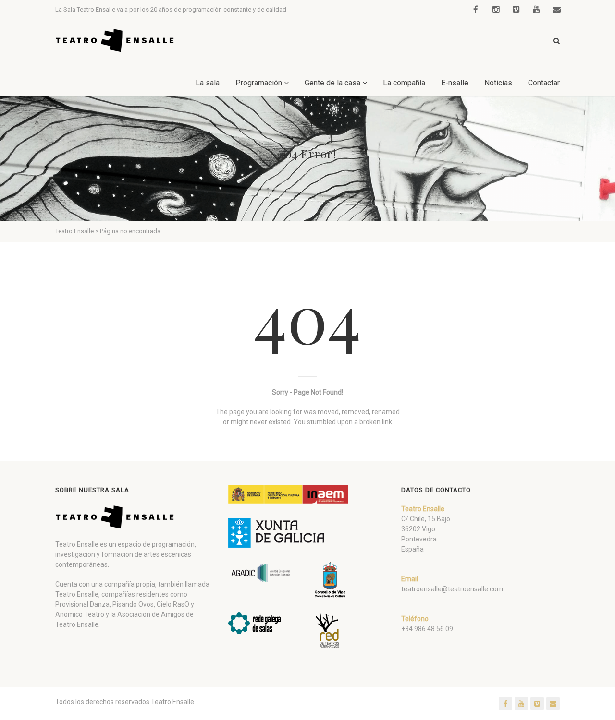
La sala (208, 82)
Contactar (544, 82)
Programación (258, 82)
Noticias (498, 82)
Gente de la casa (332, 82)
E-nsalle (454, 82)
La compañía (404, 82)
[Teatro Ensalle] (115, 40)
